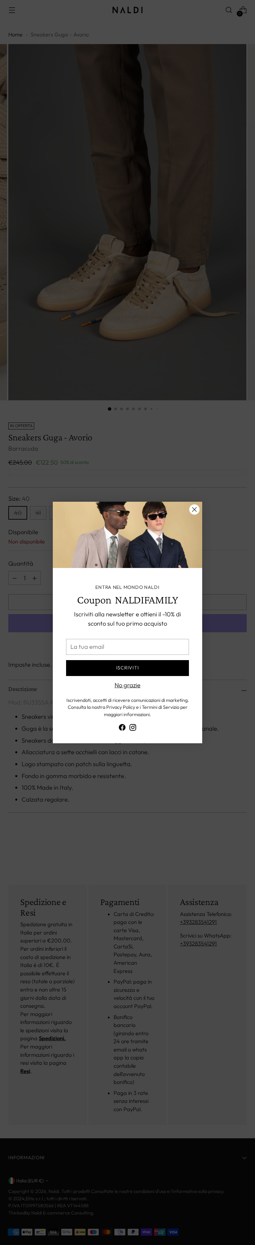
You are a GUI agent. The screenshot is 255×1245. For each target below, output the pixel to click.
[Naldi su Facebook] (122, 728)
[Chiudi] (194, 509)
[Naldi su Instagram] (133, 728)
